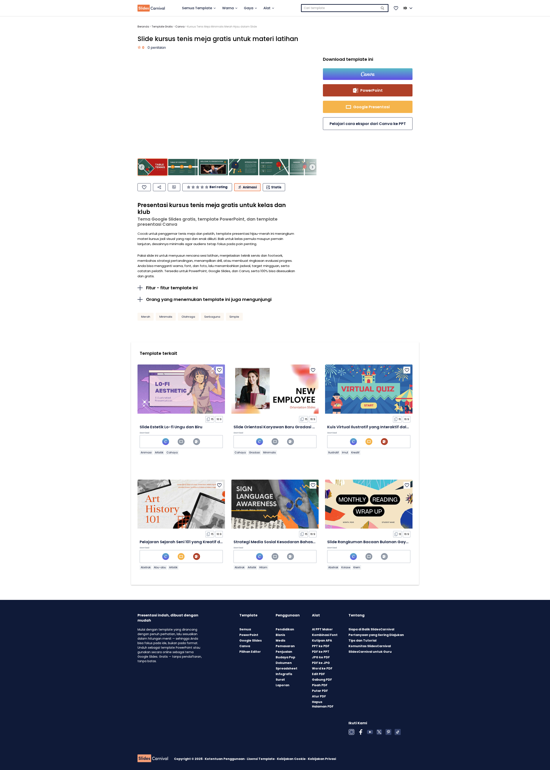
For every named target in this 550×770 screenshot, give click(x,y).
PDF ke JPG (321, 663)
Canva (180, 26)
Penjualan (284, 652)
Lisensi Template (261, 759)
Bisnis (280, 635)
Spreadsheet (286, 668)
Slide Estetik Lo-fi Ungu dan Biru (171, 427)
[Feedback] (174, 187)
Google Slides (250, 640)
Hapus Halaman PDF (322, 704)
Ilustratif (333, 452)
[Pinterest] (388, 732)
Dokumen (284, 663)
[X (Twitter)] (379, 732)
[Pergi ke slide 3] (213, 167)
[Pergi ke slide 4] (244, 167)
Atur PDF (319, 696)
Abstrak (146, 567)
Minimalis (165, 317)
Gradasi (254, 452)
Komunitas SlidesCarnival (369, 646)
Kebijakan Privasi (322, 759)
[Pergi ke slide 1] (153, 167)
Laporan (282, 685)
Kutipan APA (322, 640)
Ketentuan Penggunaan (225, 759)
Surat (280, 679)
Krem (356, 567)
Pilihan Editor (250, 652)
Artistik (159, 452)
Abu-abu (160, 567)
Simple (234, 317)
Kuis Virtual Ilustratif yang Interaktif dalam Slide (375, 427)
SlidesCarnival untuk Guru (370, 652)
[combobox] (344, 8)
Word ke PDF (322, 668)
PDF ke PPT (320, 652)
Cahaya (172, 452)
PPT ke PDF (320, 646)
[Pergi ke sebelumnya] (142, 167)
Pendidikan (285, 629)
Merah (145, 317)
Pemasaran (285, 646)
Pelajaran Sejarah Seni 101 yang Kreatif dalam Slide (190, 541)
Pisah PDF (319, 685)
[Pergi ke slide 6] (304, 167)
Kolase (345, 567)
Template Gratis (162, 26)
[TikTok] (398, 732)
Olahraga (188, 317)
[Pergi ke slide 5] (274, 167)
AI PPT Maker (322, 629)
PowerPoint (248, 635)
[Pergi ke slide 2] (183, 167)
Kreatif (355, 452)
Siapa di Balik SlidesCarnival (371, 629)
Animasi (146, 452)
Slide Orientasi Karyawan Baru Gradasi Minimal (281, 427)
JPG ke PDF (321, 657)
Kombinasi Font (325, 635)
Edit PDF (318, 674)
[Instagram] (351, 732)
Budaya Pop (285, 657)
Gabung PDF (322, 679)
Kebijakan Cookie (291, 759)
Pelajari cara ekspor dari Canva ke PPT (368, 123)
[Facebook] (361, 732)
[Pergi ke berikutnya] (312, 167)
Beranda (143, 26)
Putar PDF (320, 691)
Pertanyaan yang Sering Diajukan (376, 635)
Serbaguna (212, 317)
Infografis (284, 674)
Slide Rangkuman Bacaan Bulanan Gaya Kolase (375, 541)
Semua (245, 629)
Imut (345, 452)
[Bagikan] (159, 187)
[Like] (144, 187)
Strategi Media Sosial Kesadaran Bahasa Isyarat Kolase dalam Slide (302, 541)
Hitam (263, 567)
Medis (280, 640)
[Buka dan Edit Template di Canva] (367, 74)
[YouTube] (370, 732)
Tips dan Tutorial (362, 640)
